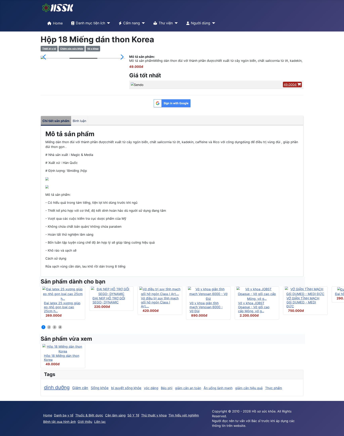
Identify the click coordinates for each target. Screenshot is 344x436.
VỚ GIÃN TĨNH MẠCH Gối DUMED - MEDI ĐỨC (302, 302)
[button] (45, 57)
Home (58, 23)
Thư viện (166, 23)
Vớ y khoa (93, 48)
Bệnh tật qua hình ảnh (59, 422)
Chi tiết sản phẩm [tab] (55, 121)
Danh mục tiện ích (90, 23)
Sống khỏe (99, 388)
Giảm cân (80, 388)
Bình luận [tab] (79, 121)
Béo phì (166, 388)
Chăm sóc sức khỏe (71, 48)
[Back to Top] (337, 428)
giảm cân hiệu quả (249, 388)
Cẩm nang (131, 23)
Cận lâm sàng (115, 415)
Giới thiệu (85, 422)
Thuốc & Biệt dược (89, 415)
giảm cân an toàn (188, 388)
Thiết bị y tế (49, 48)
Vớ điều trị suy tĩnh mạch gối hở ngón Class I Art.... (160, 302)
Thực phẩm (273, 388)
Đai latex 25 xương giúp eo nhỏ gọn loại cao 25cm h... (62, 307)
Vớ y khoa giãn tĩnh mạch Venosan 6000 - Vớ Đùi (206, 307)
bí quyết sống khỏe (126, 388)
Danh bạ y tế (63, 415)
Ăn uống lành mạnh (218, 388)
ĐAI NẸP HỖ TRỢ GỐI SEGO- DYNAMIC (109, 300)
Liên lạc (100, 422)
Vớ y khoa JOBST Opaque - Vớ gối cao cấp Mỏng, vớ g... (254, 307)
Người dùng (200, 23)
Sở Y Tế (133, 415)
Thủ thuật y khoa (154, 415)
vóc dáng (151, 388)
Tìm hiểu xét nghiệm (183, 415)
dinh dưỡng (57, 387)
